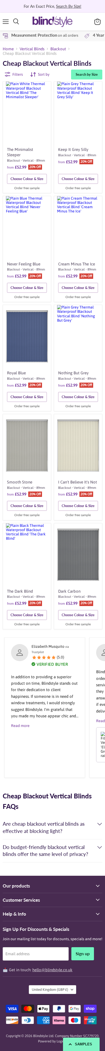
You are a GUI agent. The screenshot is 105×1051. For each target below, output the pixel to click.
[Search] (16, 22)
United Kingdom (50, 990)
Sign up (83, 953)
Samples (83, 1044)
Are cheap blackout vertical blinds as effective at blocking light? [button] (44, 827)
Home (8, 49)
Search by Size (87, 74)
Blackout (58, 49)
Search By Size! (68, 6)
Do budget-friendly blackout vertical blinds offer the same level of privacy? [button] (45, 850)
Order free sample (27, 188)
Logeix (61, 1041)
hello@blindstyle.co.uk (52, 970)
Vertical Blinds (32, 49)
